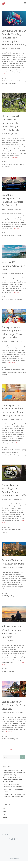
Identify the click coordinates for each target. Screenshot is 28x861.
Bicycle (6, 164)
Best (5, 739)
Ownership (14, 235)
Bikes (5, 162)
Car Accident (7, 530)
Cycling (24, 450)
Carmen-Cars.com (11, 81)
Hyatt (9, 596)
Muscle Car (7, 235)
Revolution (9, 83)
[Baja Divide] (3, 3)
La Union (6, 299)
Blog (5, 367)
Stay (16, 299)
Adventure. (7, 370)
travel (20, 299)
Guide (5, 671)
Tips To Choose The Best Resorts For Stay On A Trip (13, 705)
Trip (16, 739)
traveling (4, 532)
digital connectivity (7, 452)
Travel (5, 297)
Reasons (12, 299)
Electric (22, 164)
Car (5, 78)
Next (11, 750)
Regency (13, 596)
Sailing (22, 370)
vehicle (19, 235)
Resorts (9, 739)
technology (23, 455)
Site (14, 83)
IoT (10, 455)
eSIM (14, 452)
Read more (5, 74)
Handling (14, 530)
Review (4, 83)
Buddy (10, 164)
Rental (23, 81)
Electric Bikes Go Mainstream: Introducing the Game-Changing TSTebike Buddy (11, 123)
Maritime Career (15, 370)
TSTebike (7, 167)
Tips (3, 167)
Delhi (5, 596)
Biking (5, 450)
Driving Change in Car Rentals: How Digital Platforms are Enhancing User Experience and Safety (14, 37)
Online (19, 81)
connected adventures (14, 450)
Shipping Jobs (6, 372)
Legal (19, 530)
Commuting (16, 164)
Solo (9, 671)
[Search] (22, 757)
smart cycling (15, 455)
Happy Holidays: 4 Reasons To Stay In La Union (13, 266)
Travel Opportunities (16, 372)
